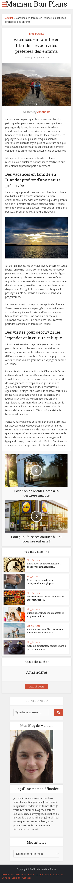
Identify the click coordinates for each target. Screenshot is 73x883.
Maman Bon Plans (36, 4)
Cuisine (40, 874)
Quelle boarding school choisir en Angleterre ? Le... (45, 614)
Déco (48, 874)
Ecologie (16, 877)
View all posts (36, 686)
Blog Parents (36, 33)
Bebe (31, 874)
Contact (26, 877)
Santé (56, 874)
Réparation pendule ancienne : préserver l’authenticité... (44, 565)
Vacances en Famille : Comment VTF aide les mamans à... (45, 631)
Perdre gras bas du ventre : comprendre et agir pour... (42, 581)
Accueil (9, 18)
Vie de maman (18, 874)
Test (63, 874)
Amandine (44, 57)
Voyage (6, 877)
